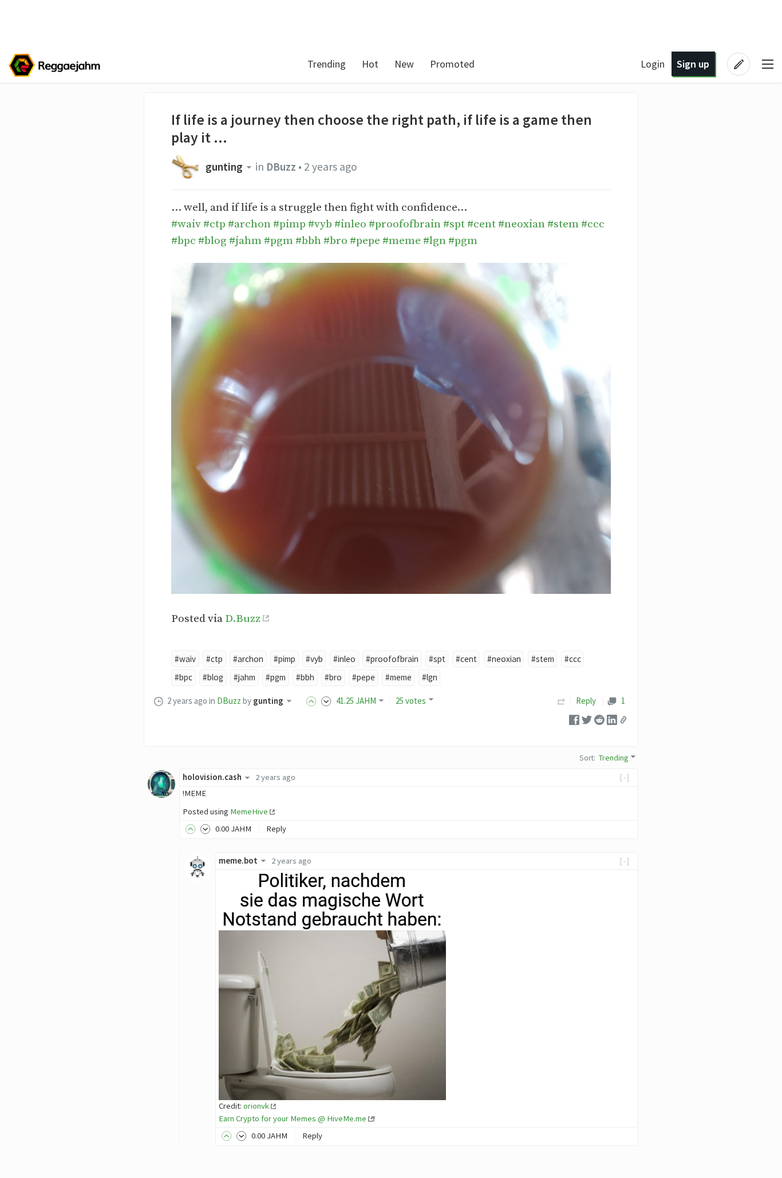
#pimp (289, 224)
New (404, 63)
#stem (563, 224)
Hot (370, 63)
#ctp (214, 224)
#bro (335, 240)
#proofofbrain (405, 224)
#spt (454, 224)
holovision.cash (212, 777)
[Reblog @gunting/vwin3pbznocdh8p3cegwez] (561, 700)
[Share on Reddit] (599, 719)
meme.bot (238, 861)
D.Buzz (242, 618)
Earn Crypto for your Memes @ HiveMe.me (292, 1118)
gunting (224, 167)
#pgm (278, 240)
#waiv (186, 224)
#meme (401, 240)
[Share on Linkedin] (612, 719)
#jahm (245, 240)
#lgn (434, 240)
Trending (326, 63)
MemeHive (249, 811)
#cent (481, 224)
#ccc (593, 224)
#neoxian (521, 224)
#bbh (308, 240)
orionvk (256, 1106)
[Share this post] (623, 720)
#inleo (350, 224)
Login (653, 63)
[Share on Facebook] (574, 719)
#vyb (320, 224)
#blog (212, 240)
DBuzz (281, 167)
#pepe (365, 240)
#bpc (183, 240)
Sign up (693, 63)
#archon (249, 224)
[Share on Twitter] (587, 719)
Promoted (452, 63)
